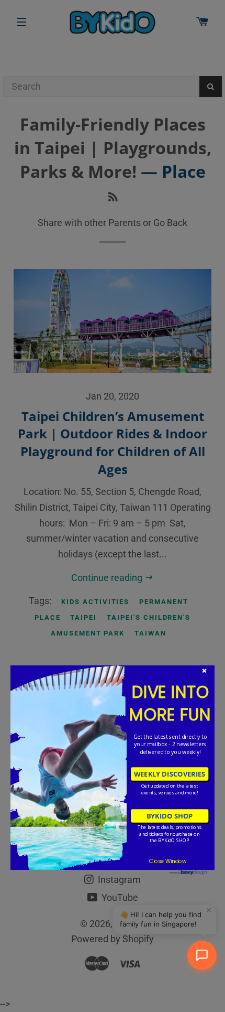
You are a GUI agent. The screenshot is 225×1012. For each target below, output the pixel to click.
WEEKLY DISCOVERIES (169, 774)
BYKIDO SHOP (170, 816)
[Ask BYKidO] (202, 955)
